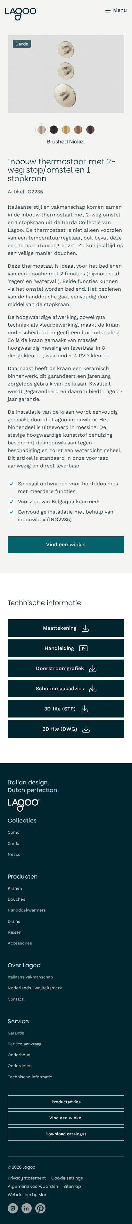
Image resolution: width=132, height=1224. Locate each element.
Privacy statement (27, 1178)
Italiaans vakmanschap (30, 977)
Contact (15, 999)
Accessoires (20, 943)
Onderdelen (20, 1065)
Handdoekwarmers (27, 910)
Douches (16, 899)
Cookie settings (67, 1178)
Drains (14, 921)
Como (14, 832)
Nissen (14, 932)
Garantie (16, 1033)
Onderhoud (19, 1054)
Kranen (15, 888)
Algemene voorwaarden (33, 1186)
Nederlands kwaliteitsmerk (35, 987)
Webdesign (19, 1195)
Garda (13, 843)
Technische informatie (30, 1076)
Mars (43, 1195)
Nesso (14, 854)
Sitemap (72, 1186)
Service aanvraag (24, 1044)
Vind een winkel (66, 544)
